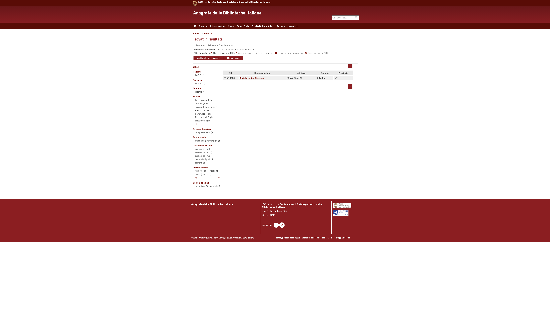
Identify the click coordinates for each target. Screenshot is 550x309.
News (231, 26)
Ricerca (208, 33)
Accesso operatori (287, 26)
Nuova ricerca (233, 58)
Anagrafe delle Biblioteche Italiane (227, 12)
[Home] (193, 26)
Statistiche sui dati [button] (263, 26)
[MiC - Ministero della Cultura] (346, 213)
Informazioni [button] (217, 26)
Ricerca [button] (203, 26)
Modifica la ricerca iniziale (209, 58)
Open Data (243, 26)
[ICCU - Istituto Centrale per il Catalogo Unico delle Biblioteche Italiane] (195, 3)
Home (196, 33)
